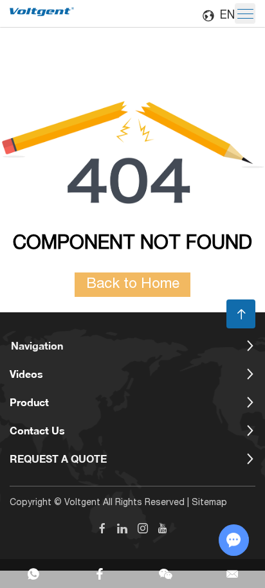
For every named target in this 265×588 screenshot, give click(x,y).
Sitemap (209, 503)
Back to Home (132, 285)
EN (227, 16)
